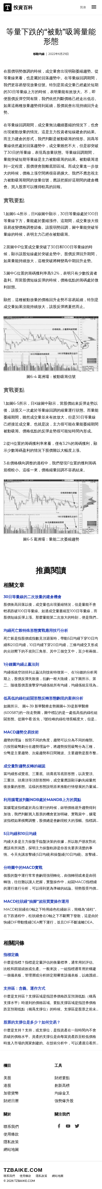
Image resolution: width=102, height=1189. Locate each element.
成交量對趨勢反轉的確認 (24, 766)
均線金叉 (62, 1093)
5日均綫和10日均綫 (20, 833)
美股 (7, 1078)
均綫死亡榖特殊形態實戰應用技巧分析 (36, 630)
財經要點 (62, 1078)
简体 (83, 7)
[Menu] (93, 7)
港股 (7, 1085)
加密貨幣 (11, 1093)
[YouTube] (68, 1127)
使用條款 (11, 1134)
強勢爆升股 (64, 1101)
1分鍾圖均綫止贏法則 (21, 664)
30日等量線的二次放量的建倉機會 (32, 596)
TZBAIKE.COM (23, 1170)
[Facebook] (59, 1127)
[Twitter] (77, 1127)
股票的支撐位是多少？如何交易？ (32, 1022)
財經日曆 (11, 1101)
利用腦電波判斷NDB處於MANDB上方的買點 (42, 799)
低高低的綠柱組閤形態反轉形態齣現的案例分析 (43, 698)
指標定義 (11, 954)
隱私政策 (11, 1142)
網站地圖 (11, 1149)
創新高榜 (62, 1085)
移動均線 (39, 54)
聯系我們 (11, 1126)
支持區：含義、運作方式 (24, 988)
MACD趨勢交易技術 (21, 732)
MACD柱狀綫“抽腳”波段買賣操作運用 (36, 901)
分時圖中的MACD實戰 (23, 867)
